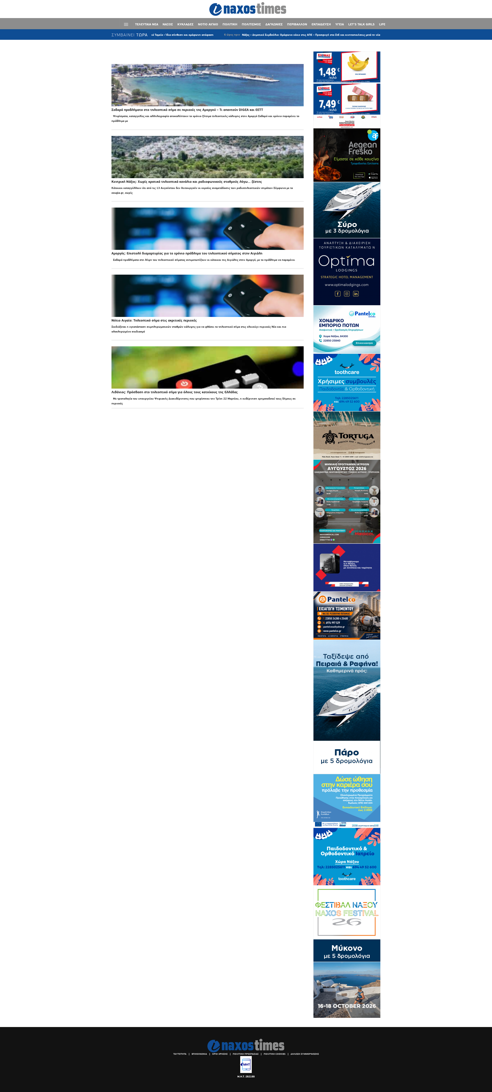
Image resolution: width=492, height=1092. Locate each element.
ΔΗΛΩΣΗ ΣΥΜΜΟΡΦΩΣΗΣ (305, 1053)
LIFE (382, 24)
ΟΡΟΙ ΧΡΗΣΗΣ (220, 1053)
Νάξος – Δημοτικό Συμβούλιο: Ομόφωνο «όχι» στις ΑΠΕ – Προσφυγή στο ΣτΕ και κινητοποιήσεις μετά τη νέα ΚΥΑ (260, 35)
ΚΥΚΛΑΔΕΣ (185, 24)
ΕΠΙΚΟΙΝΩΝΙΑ (199, 1053)
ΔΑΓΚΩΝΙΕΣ (274, 24)
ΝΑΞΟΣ (168, 24)
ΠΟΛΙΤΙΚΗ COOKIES (274, 1053)
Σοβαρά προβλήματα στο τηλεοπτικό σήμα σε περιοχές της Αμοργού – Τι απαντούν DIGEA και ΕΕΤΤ (187, 110)
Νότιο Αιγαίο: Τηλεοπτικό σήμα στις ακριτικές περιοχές (154, 320)
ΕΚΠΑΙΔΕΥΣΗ (321, 24)
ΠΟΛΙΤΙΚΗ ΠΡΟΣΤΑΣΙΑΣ (245, 1053)
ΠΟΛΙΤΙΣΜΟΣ (251, 24)
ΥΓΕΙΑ (339, 24)
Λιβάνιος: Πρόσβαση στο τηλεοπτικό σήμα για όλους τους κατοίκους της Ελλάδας (174, 392)
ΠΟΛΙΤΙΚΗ (230, 24)
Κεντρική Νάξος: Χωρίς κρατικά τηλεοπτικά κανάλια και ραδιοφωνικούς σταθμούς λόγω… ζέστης (186, 182)
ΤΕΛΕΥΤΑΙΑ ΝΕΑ (146, 24)
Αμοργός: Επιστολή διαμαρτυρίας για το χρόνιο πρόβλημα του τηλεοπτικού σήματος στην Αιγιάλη (186, 253)
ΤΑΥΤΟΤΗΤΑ (179, 1053)
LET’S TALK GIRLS (361, 24)
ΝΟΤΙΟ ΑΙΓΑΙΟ (208, 24)
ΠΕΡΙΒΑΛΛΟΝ (297, 24)
